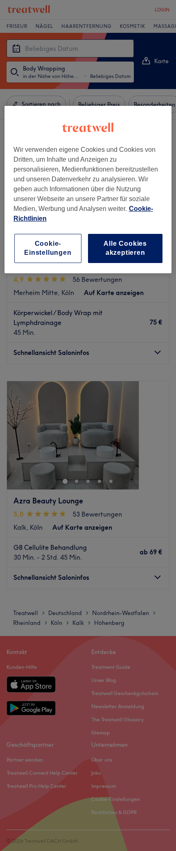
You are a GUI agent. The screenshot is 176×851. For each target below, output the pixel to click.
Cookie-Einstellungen (47, 248)
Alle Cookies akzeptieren (125, 248)
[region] (88, 189)
